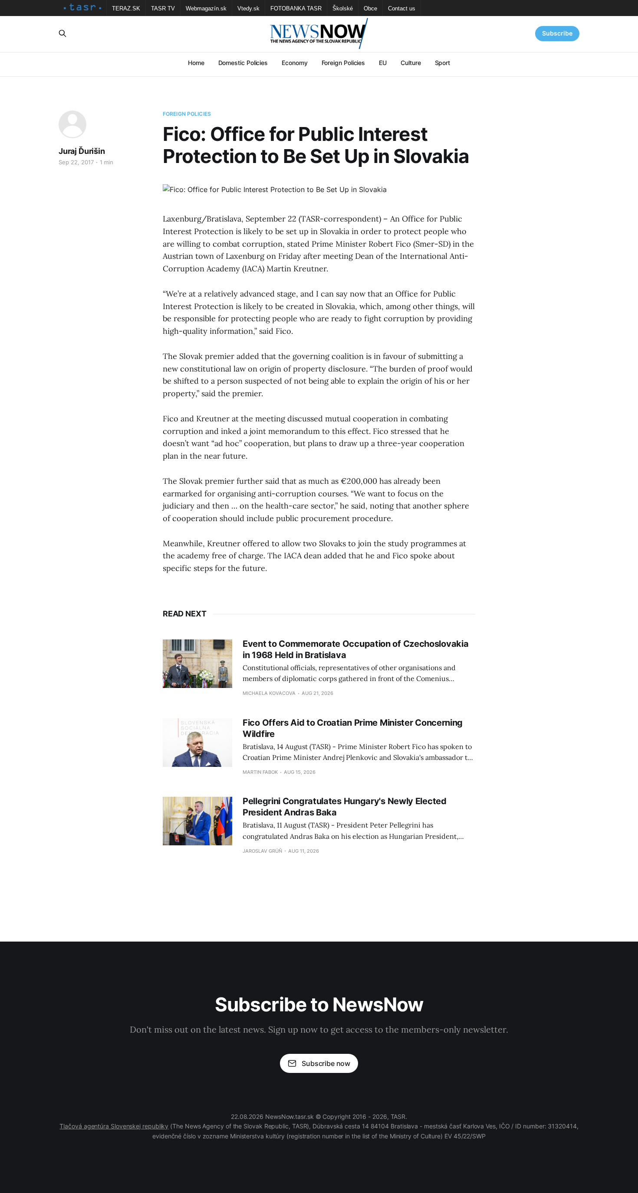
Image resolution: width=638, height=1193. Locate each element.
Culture (411, 62)
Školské (342, 8)
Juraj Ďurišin (82, 151)
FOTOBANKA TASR (296, 8)
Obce (370, 8)
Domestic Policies (243, 62)
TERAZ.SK (126, 8)
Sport (443, 62)
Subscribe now (326, 1063)
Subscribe (557, 33)
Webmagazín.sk (206, 8)
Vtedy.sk (248, 8)
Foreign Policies (343, 62)
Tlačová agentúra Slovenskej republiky (113, 1126)
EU (383, 62)
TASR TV (163, 8)
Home (196, 62)
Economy (294, 62)
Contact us (401, 8)
